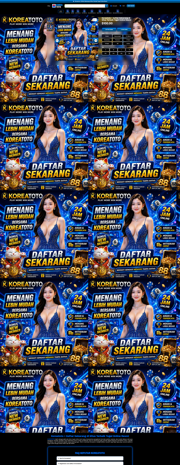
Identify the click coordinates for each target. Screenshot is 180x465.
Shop (49, 5)
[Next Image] (95, 40)
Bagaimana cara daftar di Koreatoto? (71, 463)
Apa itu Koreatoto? (65, 458)
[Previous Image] (57, 40)
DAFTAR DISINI (109, 29)
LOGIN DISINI (124, 29)
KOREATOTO (51, 439)
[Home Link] (57, 6)
